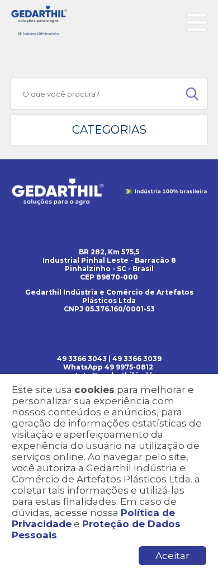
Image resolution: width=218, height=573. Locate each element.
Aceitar (172, 555)
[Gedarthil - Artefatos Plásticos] (39, 20)
